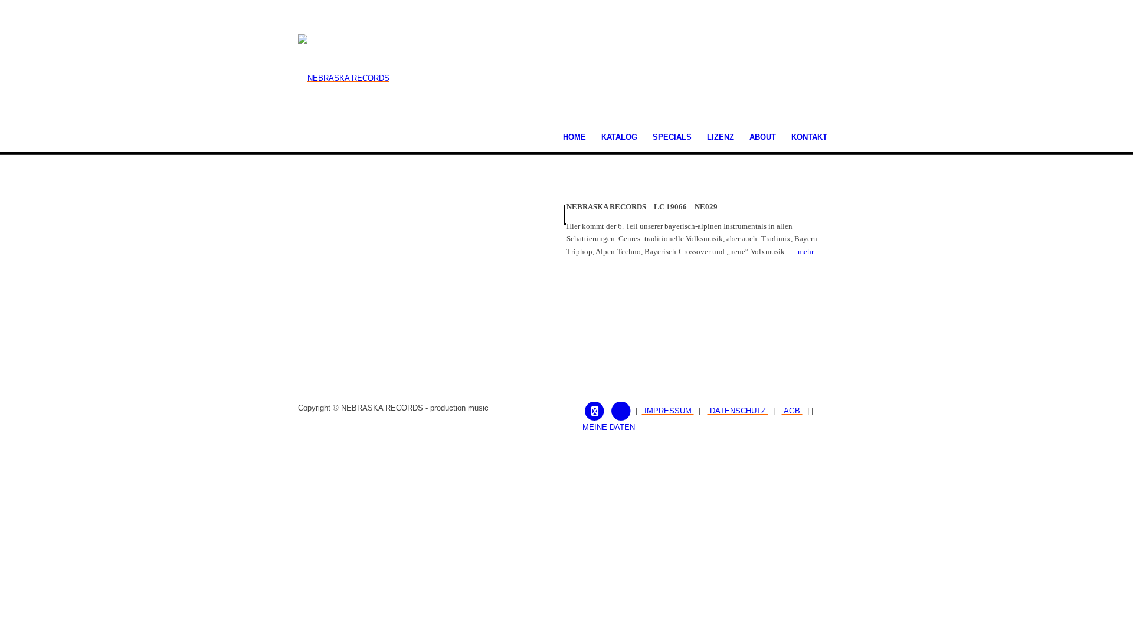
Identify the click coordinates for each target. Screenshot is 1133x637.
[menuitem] (574, 137)
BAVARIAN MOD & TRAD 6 (627, 189)
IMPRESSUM (668, 410)
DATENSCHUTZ (738, 410)
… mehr (801, 251)
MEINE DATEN (609, 427)
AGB (792, 410)
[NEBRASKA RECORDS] (343, 78)
